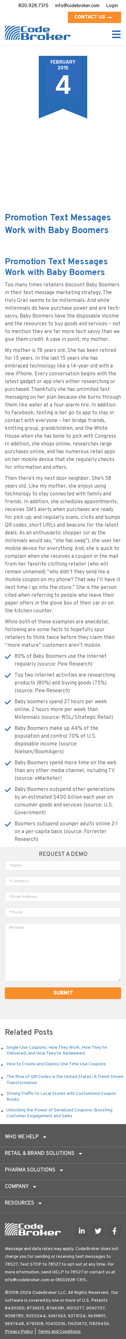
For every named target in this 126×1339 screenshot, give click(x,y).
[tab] (63, 1139)
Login (112, 6)
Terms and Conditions (59, 1331)
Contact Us (89, 17)
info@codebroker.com (77, 6)
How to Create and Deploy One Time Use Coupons (56, 1064)
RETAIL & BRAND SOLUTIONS (40, 1153)
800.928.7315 (33, 6)
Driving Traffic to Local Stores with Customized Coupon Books (61, 1096)
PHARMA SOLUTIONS (30, 1170)
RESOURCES (19, 1203)
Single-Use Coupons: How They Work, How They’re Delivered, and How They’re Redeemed (56, 1050)
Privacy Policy (19, 1331)
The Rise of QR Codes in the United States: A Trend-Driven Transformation (64, 1079)
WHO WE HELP (22, 1137)
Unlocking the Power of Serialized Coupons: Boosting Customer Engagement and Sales (59, 1113)
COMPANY (17, 1186)
